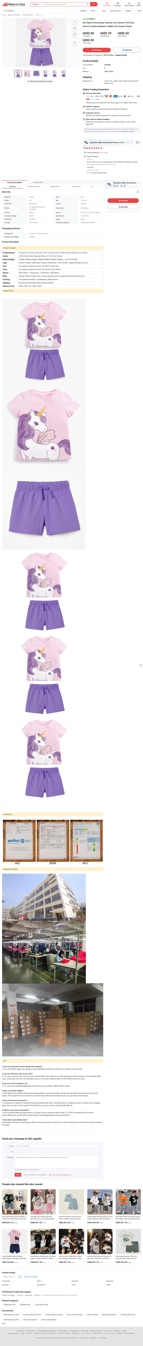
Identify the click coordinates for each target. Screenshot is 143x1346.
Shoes (39, 1281)
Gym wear (75, 1281)
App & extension (115, 11)
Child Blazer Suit (25, 1305)
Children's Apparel (28, 15)
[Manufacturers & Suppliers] (13, 4)
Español (29, 1333)
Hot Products (20, 1331)
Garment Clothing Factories (32, 1315)
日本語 (94, 1333)
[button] (96, 186)
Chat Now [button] (128, 50)
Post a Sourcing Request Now (60, 1175)
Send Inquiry (97, 50)
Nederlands (75, 1333)
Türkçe (112, 1333)
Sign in (139, 5)
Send (18, 1175)
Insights (124, 1331)
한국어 (88, 1333)
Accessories (6, 1281)
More (4, 1323)
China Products (30, 1331)
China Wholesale (63, 1331)
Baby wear (109, 1281)
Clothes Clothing (92, 1315)
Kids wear (5, 1285)
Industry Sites (85, 1331)
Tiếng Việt (119, 1333)
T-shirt (73, 1285)
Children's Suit (39, 15)
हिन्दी (100, 1333)
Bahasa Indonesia (129, 1333)
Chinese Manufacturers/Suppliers (46, 1331)
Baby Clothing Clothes (109, 1315)
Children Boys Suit (9, 1305)
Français (44, 1333)
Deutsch (67, 1333)
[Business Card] (138, 192)
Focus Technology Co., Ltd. (58, 1338)
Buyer (93, 11)
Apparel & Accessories (14, 15)
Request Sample (121, 55)
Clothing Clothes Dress (128, 1315)
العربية (82, 1333)
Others (108, 1285)
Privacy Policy (103, 1338)
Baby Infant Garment (30, 1320)
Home (4, 15)
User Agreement (83, 1338)
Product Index (108, 1331)
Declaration (93, 1338)
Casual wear (41, 1285)
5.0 (114, 186)
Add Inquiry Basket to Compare (41, 81)
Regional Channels (96, 1331)
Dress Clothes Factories (74, 1315)
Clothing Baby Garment (11, 1320)
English (23, 1333)
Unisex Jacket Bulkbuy (48, 1320)
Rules (139, 11)
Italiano (61, 1333)
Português (37, 1333)
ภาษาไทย (105, 1333)
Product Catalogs (31, 1277)
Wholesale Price (74, 1331)
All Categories (9, 11)
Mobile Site (117, 1331)
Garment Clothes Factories (54, 1315)
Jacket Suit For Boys (41, 1305)
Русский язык (53, 1333)
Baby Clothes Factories (11, 1315)
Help (103, 11)
